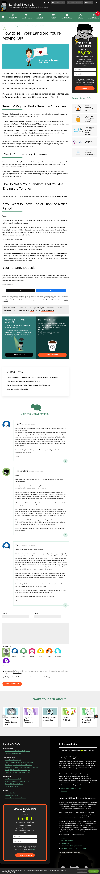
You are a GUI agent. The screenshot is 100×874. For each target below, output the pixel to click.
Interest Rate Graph (10, 793)
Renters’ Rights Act (42, 73)
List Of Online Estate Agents (13, 760)
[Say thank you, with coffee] (52, 346)
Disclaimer (64, 838)
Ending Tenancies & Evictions (40, 26)
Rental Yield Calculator (11, 795)
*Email (36, 613)
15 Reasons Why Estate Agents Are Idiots (17, 781)
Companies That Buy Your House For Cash (17, 772)
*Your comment (7, 622)
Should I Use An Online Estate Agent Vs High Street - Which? (22, 767)
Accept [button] (93, 871)
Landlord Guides (53, 18)
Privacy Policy (17, 673)
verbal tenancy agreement (37, 174)
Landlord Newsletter (76, 3)
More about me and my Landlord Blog (71, 788)
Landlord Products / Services (93, 18)
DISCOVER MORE (19, 355)
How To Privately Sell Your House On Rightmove (19, 762)
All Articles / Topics (13, 18)
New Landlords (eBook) (26, 18)
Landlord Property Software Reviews (15, 798)
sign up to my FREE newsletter (43, 308)
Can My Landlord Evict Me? (18, 389)
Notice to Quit (62, 196)
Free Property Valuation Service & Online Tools (18, 765)
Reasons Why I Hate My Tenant (14, 784)
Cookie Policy (64, 846)
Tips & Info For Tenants (25, 26)
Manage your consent (76, 846)
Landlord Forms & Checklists (67, 18)
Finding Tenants (80, 18)
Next (96, 716)
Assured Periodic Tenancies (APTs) (27, 124)
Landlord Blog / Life (22, 4)
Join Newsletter (25, 855)
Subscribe (84, 88)
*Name (4, 613)
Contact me (64, 791)
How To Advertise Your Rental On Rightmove (17, 751)
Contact (89, 3)
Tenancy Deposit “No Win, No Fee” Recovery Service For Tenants (32, 377)
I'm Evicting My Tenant (11, 786)
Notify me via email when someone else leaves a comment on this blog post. (28, 677)
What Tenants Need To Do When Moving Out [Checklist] (28, 385)
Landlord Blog (14, 26)
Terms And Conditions (67, 840)
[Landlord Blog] (3, 17)
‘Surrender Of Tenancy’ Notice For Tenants (23, 381)
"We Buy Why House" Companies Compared (17, 770)
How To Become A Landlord (13, 779)
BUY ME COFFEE (52, 355)
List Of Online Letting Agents (13, 753)
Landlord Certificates (39, 18)
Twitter (32, 310)
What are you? (7, 646)
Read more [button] (82, 871)
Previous (4, 716)
